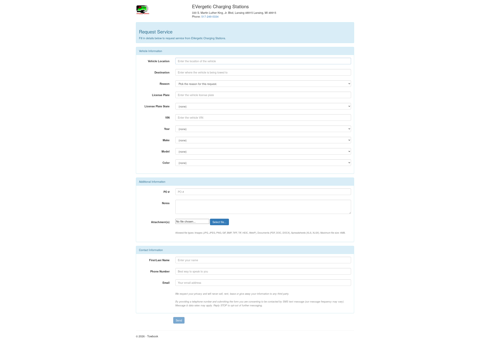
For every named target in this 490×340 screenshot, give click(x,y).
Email (166, 283)
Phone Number (160, 271)
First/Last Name (159, 260)
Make (166, 140)
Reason (165, 84)
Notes (166, 203)
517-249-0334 (210, 16)
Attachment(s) (160, 222)
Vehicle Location (159, 61)
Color (166, 163)
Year (167, 129)
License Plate (161, 95)
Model (166, 151)
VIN (167, 117)
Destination (162, 72)
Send (179, 320)
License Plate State (157, 106)
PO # (166, 192)
